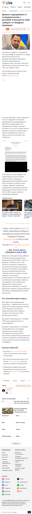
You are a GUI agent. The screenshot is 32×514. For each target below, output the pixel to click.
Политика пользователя (19, 453)
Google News (23, 482)
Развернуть (16, 443)
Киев (3, 429)
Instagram (8, 488)
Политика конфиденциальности (21, 457)
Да (29, 512)
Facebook (7, 491)
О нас (3, 452)
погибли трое (16, 371)
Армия (20, 7)
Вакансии (5, 455)
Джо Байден (6, 380)
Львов (18, 429)
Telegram (7, 482)
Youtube (7, 479)
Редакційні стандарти (18, 465)
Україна (6, 7)
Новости (13, 7)
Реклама (4, 459)
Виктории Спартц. (12, 75)
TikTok (22, 479)
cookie (15, 512)
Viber (6, 485)
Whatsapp (8, 494)
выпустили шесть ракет (18, 351)
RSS (21, 491)
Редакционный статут (19, 461)
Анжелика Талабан (9, 389)
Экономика (27, 7)
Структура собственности (6, 462)
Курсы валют (6, 468)
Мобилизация (6, 436)
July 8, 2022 (22, 252)
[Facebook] (7, 393)
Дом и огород (20, 422)
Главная (4, 11)
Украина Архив (13, 11)
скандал (22, 380)
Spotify (22, 485)
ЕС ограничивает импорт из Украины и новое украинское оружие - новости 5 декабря (11, 214)
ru (24, 3)
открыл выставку (15, 361)
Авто (17, 415)
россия (15, 380)
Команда (4, 465)
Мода (17, 436)
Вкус (3, 422)
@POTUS (25, 228)
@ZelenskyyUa (9, 239)
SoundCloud (23, 488)
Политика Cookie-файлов (20, 469)
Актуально (5, 415)
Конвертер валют (7, 470)
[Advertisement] (16, 97)
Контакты (5, 457)
